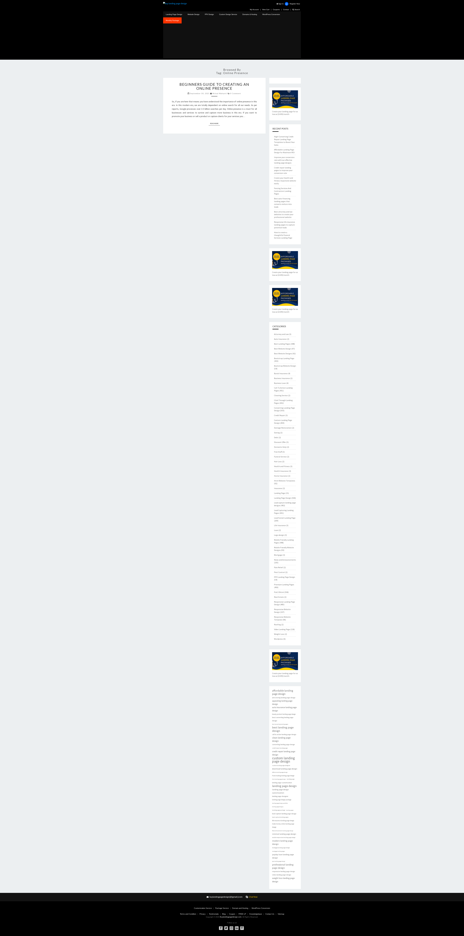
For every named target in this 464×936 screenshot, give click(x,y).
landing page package (278, 810)
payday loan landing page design (283, 856)
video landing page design (281, 875)
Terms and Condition (188, 914)
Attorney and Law (281, 334)
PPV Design (209, 14)
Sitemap (281, 914)
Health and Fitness (282, 466)
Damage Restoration (282, 428)
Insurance (278, 488)
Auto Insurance (280, 339)
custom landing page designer (281, 765)
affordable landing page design (282, 692)
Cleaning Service (281, 395)
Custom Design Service (228, 14)
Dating (277, 432)
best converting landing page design (282, 719)
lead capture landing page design (284, 814)
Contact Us (269, 914)
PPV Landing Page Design (284, 577)
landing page (290, 779)
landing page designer (280, 796)
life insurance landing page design (283, 821)
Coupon (232, 914)
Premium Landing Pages (284, 584)
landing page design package (281, 800)
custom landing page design (283, 759)
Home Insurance (281, 476)
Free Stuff (278, 452)
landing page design (284, 786)
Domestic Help (280, 447)
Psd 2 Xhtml (279, 592)
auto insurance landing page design (284, 709)
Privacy (202, 914)
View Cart (265, 10)
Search (297, 10)
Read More (215, 123)
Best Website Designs (283, 353)
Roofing (277, 624)
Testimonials (214, 914)
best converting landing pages (280, 724)
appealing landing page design (282, 702)
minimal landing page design (284, 834)
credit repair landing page (280, 748)
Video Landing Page (282, 629)
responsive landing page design (283, 871)
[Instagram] (231, 928)
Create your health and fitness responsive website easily (285, 181)
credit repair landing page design (283, 753)
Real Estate (279, 597)
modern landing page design (282, 842)
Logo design (279, 535)
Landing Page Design (174, 14)
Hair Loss (278, 461)
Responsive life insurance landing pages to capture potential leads (284, 225)
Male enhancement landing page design (282, 831)
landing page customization (282, 783)
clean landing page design (281, 739)
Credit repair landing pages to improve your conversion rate (283, 170)
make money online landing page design (283, 825)
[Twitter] (226, 928)
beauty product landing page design (284, 714)
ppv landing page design (278, 861)
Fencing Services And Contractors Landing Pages (282, 191)
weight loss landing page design (283, 880)
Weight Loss (279, 634)
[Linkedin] (237, 928)
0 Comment (235, 93)
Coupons (276, 10)
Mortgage (278, 555)
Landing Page (279, 493)
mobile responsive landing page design (283, 837)
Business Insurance (282, 378)
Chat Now (253, 897)
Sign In (281, 4)
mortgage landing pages (278, 851)
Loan (276, 530)
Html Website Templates (284, 480)
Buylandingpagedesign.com (231, 917)
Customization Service (203, 908)
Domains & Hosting (249, 14)
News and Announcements (285, 560)
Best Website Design (282, 348)
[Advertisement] (232, 41)
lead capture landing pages (280, 817)
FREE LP (242, 914)
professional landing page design (283, 866)
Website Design (193, 14)
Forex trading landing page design (283, 776)
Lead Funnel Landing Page (284, 518)
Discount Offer (280, 442)
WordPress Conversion (271, 14)
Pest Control (279, 572)
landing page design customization (280, 791)
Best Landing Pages (282, 344)
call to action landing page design (284, 734)
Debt (276, 437)
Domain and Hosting (240, 908)
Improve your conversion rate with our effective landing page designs (284, 160)
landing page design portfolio (280, 803)
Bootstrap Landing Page (284, 358)
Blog (224, 914)
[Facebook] (221, 928)
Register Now (295, 4)
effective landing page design (280, 772)
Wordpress (278, 639)
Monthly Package (172, 20)
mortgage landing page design (281, 848)
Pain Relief (278, 567)
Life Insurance (280, 525)
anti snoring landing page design (283, 698)
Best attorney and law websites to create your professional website (283, 214)
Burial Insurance (280, 373)
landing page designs (277, 806)
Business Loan (280, 383)
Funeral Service (280, 456)
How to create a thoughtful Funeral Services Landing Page (283, 235)
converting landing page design (283, 744)
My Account (254, 10)
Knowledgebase (255, 914)
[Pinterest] (242, 928)
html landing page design (279, 779)
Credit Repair (279, 415)
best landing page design (283, 729)
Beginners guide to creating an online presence (214, 86)
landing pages (290, 810)
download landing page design (284, 769)
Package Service (222, 908)
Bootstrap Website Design (285, 366)
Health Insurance (281, 471)
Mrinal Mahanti (219, 93)
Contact (286, 10)
